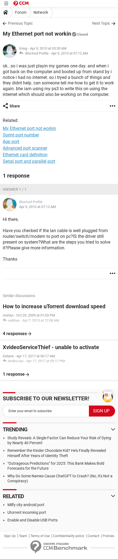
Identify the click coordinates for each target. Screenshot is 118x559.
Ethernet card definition (25, 154)
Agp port (11, 141)
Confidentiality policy (68, 536)
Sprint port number (21, 135)
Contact (93, 536)
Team (23, 536)
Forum (20, 12)
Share (15, 106)
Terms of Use (40, 536)
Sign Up (10, 536)
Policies (108, 536)
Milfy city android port (25, 505)
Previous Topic (20, 23)
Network (40, 12)
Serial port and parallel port (29, 161)
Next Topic (101, 23)
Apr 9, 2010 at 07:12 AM (69, 53)
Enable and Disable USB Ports (32, 520)
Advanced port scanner (25, 148)
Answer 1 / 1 (15, 189)
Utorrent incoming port (26, 512)
